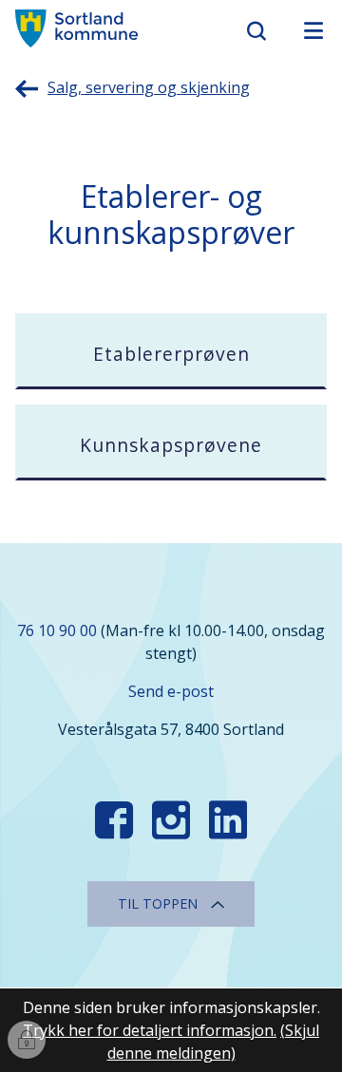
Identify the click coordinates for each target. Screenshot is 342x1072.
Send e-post (171, 691)
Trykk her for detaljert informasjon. (149, 1030)
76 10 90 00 (57, 630)
